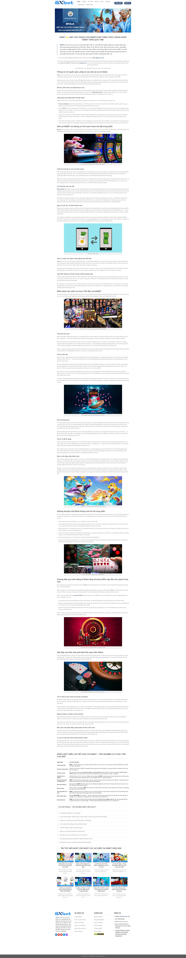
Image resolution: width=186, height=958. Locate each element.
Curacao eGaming (64, 104)
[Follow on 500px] (64, 934)
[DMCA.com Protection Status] (99, 934)
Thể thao (90, 1)
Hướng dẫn (89, 4)
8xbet (78, 1)
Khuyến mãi (81, 4)
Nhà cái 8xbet (61, 189)
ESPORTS (107, 1)
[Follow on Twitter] (56, 934)
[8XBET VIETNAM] (65, 3)
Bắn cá (97, 1)
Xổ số (102, 1)
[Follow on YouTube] (61, 934)
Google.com (82, 63)
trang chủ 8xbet (78, 595)
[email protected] (123, 921)
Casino (84, 1)
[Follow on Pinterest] (59, 934)
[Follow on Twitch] (66, 934)
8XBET (62, 45)
